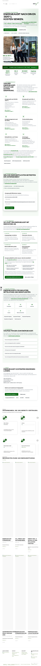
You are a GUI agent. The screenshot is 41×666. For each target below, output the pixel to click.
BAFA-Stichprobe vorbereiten (10, 145)
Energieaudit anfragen (9, 111)
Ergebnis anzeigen (9, 207)
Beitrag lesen (34, 67)
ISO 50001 (26, 23)
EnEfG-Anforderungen (17, 23)
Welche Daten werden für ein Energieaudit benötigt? (13, 353)
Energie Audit (4, 541)
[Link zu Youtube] (13, 4)
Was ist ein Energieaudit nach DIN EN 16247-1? (12, 339)
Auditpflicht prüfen (22, 29)
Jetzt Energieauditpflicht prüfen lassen (13, 277)
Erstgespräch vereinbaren (11, 394)
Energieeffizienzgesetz (8, 156)
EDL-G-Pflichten (8, 23)
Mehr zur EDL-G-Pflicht (29, 277)
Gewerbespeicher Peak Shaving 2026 (9, 633)
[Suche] (3, 4)
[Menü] (5, 4)
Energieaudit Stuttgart (16, 316)
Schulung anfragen (25, 146)
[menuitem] (3, 4)
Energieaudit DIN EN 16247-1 (10, 397)
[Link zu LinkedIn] (10, 4)
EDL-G (17, 397)
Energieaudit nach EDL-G (8, 154)
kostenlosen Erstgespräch (10, 183)
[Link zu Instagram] (14, 4)
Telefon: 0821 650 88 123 (7, 378)
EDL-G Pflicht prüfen (25, 107)
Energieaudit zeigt (14, 150)
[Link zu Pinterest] (16, 4)
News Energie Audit (35, 544)
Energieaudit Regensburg (26, 316)
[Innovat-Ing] (35, 4)
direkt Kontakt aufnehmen (14, 335)
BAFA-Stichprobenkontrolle (16, 160)
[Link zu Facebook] (11, 4)
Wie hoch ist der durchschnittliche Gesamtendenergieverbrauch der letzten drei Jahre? (20, 201)
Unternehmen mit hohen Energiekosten (19, 298)
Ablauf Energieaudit (7, 160)
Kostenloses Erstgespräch (10, 29)
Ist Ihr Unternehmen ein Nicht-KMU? (11, 197)
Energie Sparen (9, 541)
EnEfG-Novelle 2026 (26, 160)
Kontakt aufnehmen (7, 163)
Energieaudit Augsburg (8, 316)
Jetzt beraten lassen (32, 91)
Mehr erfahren (7, 110)
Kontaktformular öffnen (7, 381)
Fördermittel (27, 397)
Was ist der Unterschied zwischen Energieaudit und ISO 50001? (14, 346)
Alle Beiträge (4, 459)
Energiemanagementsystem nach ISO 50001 (25, 156)
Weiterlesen (4, 546)
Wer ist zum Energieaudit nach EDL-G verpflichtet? (12, 343)
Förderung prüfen (25, 128)
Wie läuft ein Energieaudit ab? (23, 229)
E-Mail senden (22, 394)
